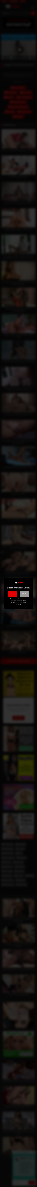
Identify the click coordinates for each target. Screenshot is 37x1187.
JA (13, 594)
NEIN (24, 594)
